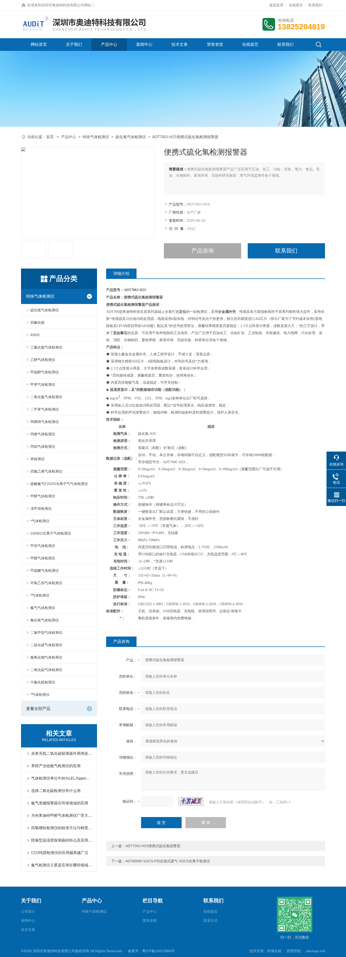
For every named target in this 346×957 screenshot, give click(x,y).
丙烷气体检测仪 (42, 446)
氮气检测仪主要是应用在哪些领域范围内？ (61, 865)
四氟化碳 (37, 322)
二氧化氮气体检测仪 (46, 397)
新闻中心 (144, 44)
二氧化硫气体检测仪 (46, 670)
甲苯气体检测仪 (42, 384)
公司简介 (28, 911)
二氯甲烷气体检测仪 (46, 632)
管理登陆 (293, 951)
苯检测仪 (37, 459)
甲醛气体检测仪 (42, 558)
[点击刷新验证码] (191, 801)
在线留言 (296, 5)
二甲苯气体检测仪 (44, 409)
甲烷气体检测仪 (42, 546)
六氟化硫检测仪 (42, 682)
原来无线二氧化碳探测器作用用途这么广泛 (61, 753)
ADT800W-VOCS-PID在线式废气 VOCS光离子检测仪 (167, 861)
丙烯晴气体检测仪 (44, 422)
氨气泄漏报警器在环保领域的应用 (59, 803)
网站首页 (39, 44)
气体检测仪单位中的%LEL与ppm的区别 (61, 778)
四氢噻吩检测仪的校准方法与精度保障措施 (61, 828)
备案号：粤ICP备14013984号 (151, 951)
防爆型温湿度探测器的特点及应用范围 (61, 840)
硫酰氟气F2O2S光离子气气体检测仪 (59, 484)
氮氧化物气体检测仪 (46, 657)
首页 (50, 137)
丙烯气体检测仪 (42, 434)
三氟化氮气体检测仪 (46, 347)
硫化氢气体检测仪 (131, 137)
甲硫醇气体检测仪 (44, 372)
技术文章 (179, 44)
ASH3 (35, 335)
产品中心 (109, 44)
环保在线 (274, 951)
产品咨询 (202, 251)
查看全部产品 (38, 708)
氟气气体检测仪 (42, 608)
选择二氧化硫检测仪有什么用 (56, 790)
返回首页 (276, 5)
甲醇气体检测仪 (42, 496)
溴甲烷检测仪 (41, 508)
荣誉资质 (215, 44)
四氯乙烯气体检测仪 (46, 471)
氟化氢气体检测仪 (44, 620)
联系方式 (210, 921)
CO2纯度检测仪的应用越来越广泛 (59, 852)
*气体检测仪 (39, 521)
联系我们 (315, 5)
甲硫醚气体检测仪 (44, 570)
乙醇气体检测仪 (42, 360)
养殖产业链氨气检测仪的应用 (56, 766)
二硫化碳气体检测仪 (46, 645)
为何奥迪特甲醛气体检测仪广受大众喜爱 (61, 815)
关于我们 (74, 44)
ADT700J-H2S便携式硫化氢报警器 (152, 846)
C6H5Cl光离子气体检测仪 (50, 533)
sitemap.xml (315, 951)
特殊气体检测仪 (96, 137)
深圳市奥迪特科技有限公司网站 (66, 5)
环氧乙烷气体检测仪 (46, 583)
